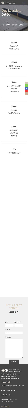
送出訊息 (14, 361)
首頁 (2, 25)
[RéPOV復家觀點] (26, 93)
